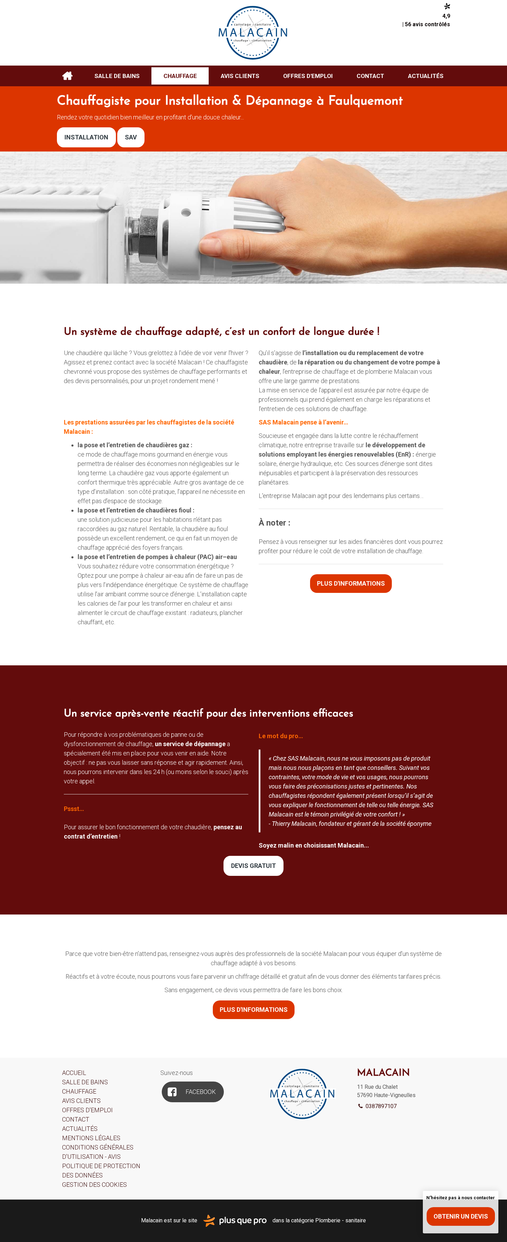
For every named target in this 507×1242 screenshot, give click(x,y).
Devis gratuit (253, 865)
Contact (370, 75)
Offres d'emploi (308, 75)
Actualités (426, 75)
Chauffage (180, 75)
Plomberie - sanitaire (340, 1220)
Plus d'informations (351, 583)
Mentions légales (91, 1138)
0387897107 (380, 1106)
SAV (131, 137)
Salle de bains (117, 75)
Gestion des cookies (94, 1184)
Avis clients (240, 75)
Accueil (67, 76)
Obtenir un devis (461, 1216)
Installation (86, 137)
